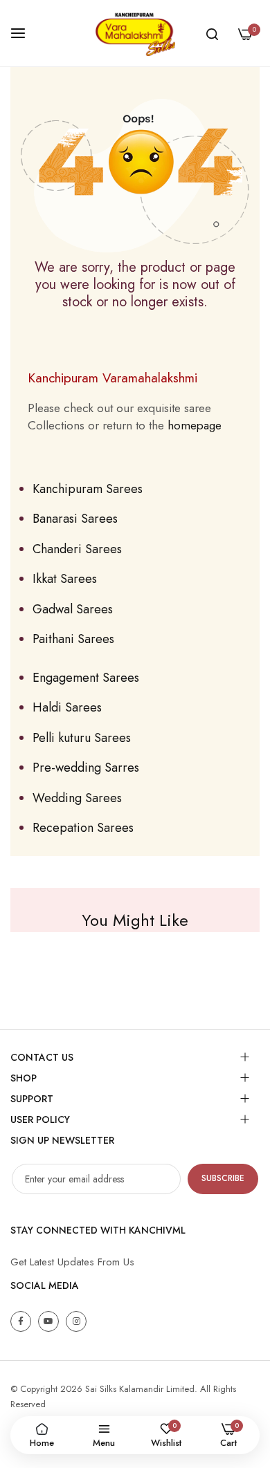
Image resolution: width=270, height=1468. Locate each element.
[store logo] (135, 33)
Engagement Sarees (86, 678)
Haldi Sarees (67, 707)
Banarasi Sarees (75, 519)
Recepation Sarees (83, 828)
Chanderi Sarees (77, 549)
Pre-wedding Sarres (86, 768)
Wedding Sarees (77, 798)
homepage (195, 425)
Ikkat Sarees (65, 579)
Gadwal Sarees (73, 609)
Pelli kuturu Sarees (82, 738)
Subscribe (222, 1178)
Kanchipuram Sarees (88, 489)
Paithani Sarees (73, 639)
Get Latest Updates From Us (72, 1262)
